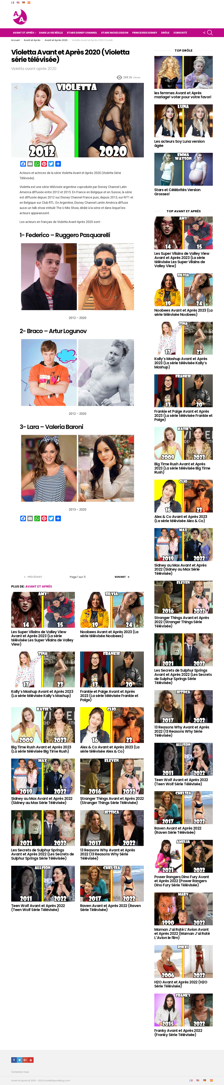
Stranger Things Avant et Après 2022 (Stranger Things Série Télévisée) (112, 800)
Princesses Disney (144, 32)
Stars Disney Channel (82, 32)
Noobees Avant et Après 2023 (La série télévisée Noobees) (109, 634)
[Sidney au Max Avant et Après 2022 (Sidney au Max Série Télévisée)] (43, 776)
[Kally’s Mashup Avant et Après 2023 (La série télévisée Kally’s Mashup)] (43, 669)
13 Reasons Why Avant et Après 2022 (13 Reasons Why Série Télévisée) (107, 854)
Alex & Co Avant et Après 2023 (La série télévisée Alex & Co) (109, 749)
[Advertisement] (77, 549)
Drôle (165, 32)
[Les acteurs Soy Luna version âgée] (183, 120)
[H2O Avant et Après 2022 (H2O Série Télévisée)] (183, 961)
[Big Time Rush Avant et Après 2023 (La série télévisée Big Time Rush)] (43, 725)
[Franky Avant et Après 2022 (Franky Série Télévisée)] (183, 1010)
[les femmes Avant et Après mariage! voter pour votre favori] (183, 72)
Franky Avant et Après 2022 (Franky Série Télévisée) (178, 1032)
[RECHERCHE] (210, 32)
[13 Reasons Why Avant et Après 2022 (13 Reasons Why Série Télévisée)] (112, 828)
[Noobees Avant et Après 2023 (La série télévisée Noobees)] (112, 610)
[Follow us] (204, 32)
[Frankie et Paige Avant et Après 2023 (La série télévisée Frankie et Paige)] (112, 669)
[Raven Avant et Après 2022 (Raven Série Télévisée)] (112, 884)
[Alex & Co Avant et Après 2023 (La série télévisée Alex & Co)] (112, 725)
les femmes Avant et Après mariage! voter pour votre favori (182, 95)
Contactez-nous (20, 1071)
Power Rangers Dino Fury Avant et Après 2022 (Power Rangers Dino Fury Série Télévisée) (181, 881)
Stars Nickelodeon (114, 32)
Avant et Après (23, 32)
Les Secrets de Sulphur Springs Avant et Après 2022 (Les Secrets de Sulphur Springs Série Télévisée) (42, 854)
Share (16, 87)
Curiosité (180, 32)
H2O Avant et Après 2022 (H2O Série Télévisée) (180, 984)
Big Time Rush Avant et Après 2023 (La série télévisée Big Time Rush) (41, 749)
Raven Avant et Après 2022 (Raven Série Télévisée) (110, 907)
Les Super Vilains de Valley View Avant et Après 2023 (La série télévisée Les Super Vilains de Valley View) (42, 638)
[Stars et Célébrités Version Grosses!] (183, 169)
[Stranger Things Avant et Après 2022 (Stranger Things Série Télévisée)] (112, 776)
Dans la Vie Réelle (51, 32)
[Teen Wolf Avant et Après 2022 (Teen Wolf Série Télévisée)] (43, 884)
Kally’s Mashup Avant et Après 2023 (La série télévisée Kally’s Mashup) (42, 693)
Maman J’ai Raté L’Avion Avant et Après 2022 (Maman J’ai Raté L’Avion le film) (182, 933)
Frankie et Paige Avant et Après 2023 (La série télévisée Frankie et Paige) (109, 695)
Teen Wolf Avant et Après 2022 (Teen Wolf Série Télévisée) (38, 907)
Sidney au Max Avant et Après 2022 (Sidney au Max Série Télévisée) (41, 800)
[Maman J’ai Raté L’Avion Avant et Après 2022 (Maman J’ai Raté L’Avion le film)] (183, 908)
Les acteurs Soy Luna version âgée (179, 143)
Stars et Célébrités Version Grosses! (177, 192)
